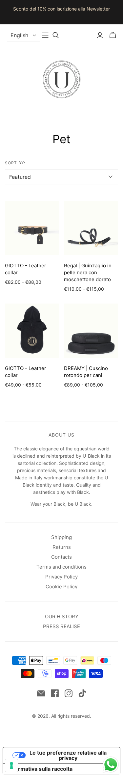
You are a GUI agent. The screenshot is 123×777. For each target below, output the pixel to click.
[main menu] (45, 35)
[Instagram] (68, 693)
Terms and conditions (61, 567)
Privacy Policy (61, 577)
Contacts (61, 557)
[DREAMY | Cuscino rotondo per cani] (91, 331)
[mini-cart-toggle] (112, 35)
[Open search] (55, 35)
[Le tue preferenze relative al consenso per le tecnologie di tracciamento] (11, 765)
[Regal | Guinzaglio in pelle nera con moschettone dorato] (91, 228)
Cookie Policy (61, 586)
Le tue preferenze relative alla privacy (68, 755)
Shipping (61, 537)
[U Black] (61, 78)
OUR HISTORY (61, 616)
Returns (61, 547)
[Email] (41, 693)
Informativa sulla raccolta (40, 768)
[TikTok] (82, 693)
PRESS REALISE (61, 626)
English (19, 35)
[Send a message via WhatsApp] (111, 765)
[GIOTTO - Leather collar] (32, 228)
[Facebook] (55, 693)
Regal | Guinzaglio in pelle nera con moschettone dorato (88, 272)
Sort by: (15, 162)
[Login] (99, 35)
